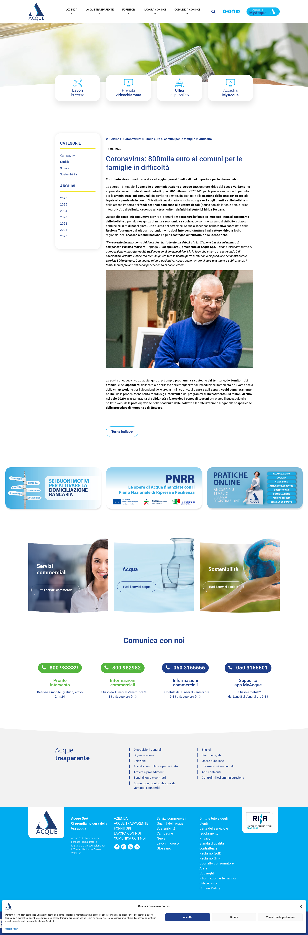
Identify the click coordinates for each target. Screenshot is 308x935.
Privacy (204, 838)
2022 (63, 223)
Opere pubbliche (213, 761)
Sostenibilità (68, 174)
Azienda (71, 9)
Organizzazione (144, 755)
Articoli (116, 139)
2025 (63, 204)
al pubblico (179, 92)
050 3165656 (187, 668)
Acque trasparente (100, 9)
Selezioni (140, 761)
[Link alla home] (107, 139)
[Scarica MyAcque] (263, 11)
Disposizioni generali (147, 749)
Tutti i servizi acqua (137, 587)
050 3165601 (250, 668)
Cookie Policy (11, 929)
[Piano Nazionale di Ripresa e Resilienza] (154, 488)
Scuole (64, 168)
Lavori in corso (168, 843)
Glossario (164, 848)
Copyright (206, 873)
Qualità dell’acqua (170, 823)
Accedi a (230, 92)
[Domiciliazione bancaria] (53, 488)
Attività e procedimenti (149, 772)
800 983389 (62, 668)
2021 (63, 230)
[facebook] (224, 11)
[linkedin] (238, 11)
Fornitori (128, 9)
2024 (63, 211)
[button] (301, 906)
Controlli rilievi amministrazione (223, 777)
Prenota (128, 92)
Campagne (67, 155)
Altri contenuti (211, 772)
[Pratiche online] (255, 487)
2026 (63, 198)
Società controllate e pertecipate (156, 766)
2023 (63, 217)
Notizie (65, 161)
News (161, 838)
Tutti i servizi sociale (223, 587)
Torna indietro (122, 432)
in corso (77, 92)
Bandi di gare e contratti (150, 777)
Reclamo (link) (210, 858)
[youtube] (233, 11)
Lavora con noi (155, 9)
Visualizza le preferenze (280, 917)
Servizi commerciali (171, 818)
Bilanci (206, 749)
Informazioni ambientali (217, 766)
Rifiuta (234, 917)
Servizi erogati (211, 755)
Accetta (187, 917)
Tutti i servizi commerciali (55, 590)
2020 (63, 236)
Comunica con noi (187, 9)
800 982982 (125, 668)
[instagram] (229, 11)
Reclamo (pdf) (210, 853)
